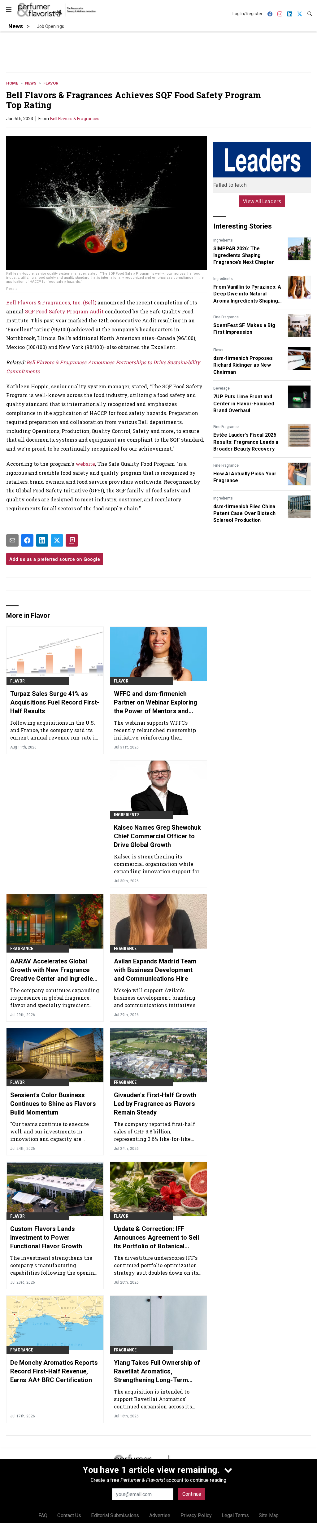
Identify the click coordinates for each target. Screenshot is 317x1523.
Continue (191, 1494)
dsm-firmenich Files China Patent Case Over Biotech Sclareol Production (244, 513)
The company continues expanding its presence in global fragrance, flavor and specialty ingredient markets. (54, 997)
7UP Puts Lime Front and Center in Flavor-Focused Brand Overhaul (243, 403)
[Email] (12, 540)
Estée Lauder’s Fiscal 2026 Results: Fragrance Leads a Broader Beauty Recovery (245, 442)
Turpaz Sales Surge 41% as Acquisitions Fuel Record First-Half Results (54, 702)
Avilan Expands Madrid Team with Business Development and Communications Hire (155, 970)
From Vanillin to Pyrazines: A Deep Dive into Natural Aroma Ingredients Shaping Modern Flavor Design (247, 294)
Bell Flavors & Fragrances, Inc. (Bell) (51, 302)
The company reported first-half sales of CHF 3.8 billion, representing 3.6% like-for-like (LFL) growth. (154, 1131)
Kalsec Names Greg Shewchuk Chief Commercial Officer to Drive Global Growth (157, 836)
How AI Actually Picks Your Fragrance (244, 477)
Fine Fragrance (226, 317)
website (85, 463)
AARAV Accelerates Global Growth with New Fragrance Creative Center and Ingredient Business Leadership (54, 970)
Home (12, 83)
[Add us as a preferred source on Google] (72, 540)
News (30, 83)
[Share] (27, 540)
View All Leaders (262, 201)
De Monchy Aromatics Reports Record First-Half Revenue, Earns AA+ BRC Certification (54, 1371)
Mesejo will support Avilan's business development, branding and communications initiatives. (155, 997)
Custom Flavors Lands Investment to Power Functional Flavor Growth (46, 1237)
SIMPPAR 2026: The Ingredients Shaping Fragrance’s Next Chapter (243, 255)
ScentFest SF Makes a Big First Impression (244, 328)
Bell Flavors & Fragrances (75, 118)
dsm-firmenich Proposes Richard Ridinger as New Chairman (243, 365)
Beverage (221, 388)
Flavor (50, 83)
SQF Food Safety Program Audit (64, 311)
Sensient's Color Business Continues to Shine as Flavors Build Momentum (53, 1103)
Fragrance (21, 948)
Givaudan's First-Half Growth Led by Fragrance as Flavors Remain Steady (155, 1103)
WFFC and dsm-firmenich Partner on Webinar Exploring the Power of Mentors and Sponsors (156, 702)
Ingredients (223, 240)
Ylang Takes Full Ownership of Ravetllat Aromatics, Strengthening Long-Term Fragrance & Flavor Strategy (157, 1371)
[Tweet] (57, 540)
